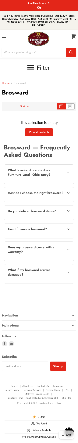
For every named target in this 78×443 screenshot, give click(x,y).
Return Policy (12, 389)
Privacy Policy (52, 389)
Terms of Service (32, 389)
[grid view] (61, 106)
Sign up (58, 366)
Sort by (24, 106)
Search (14, 386)
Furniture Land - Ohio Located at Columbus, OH (32, 397)
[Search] (71, 52)
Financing (58, 386)
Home (5, 83)
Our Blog (66, 397)
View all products (39, 132)
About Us (27, 386)
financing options (34, 237)
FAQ (67, 389)
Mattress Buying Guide (37, 393)
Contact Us (43, 386)
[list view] (70, 106)
